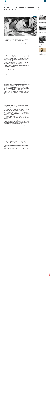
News (9, 4)
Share (34, 15)
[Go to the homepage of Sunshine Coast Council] (10, 1)
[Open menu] (45, 1)
